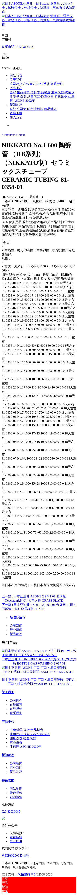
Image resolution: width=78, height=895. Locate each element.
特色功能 (8, 780)
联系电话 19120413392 (17, 47)
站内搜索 (16, 797)
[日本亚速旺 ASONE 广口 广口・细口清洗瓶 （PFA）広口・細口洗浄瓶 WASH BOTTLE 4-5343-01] (39, 675)
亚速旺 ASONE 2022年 (25, 746)
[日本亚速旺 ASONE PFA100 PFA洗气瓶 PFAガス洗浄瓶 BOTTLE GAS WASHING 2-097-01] (39, 655)
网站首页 (16, 75)
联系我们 (16, 713)
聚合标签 (16, 792)
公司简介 (16, 700)
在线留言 (16, 704)
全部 (13, 92)
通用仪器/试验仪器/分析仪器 (30, 734)
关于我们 (8, 692)
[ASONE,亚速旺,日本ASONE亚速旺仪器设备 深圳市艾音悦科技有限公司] (39, 14)
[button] (9, 135)
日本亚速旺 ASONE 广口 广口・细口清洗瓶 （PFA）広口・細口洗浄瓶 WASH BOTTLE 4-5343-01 (39, 681)
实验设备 (16, 742)
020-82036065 (11, 811)
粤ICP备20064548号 (15, 855)
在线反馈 (16, 709)
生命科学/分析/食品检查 (26, 730)
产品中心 (8, 721)
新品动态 (16, 634)
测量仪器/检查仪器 (23, 738)
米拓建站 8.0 (26, 874)
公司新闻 (16, 625)
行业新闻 (16, 629)
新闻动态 (8, 755)
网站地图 (16, 788)
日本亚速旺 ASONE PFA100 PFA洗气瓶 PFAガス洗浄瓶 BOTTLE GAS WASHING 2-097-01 (39, 661)
